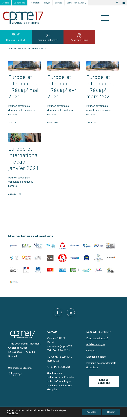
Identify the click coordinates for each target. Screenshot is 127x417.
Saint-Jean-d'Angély (76, 2)
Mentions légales (96, 356)
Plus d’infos (12, 413)
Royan (47, 2)
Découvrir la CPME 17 (98, 331)
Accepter (91, 412)
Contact (90, 350)
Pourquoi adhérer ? (48, 40)
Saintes (58, 2)
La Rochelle (19, 2)
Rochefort (35, 2)
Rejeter (111, 412)
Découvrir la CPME (16, 40)
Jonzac (5, 2)
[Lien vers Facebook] (117, 2)
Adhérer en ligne (79, 40)
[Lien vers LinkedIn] (123, 2)
